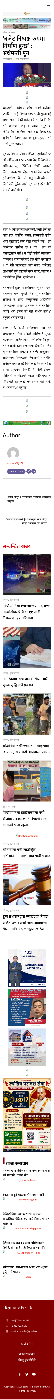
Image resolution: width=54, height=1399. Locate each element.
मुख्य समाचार (24, 59)
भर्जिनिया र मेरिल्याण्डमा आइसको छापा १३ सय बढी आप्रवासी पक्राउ (26, 749)
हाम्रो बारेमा (27, 1344)
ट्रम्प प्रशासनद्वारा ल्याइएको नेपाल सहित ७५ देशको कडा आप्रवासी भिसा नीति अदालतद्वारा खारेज (26, 923)
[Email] (33, 471)
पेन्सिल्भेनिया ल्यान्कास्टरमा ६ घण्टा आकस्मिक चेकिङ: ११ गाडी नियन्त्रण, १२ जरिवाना (27, 612)
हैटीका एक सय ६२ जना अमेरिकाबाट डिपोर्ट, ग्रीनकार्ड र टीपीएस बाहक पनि (24, 1245)
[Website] (28, 471)
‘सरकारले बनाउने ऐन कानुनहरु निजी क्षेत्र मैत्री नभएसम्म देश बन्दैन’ (26, 521)
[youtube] (34, 1374)
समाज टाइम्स (7, 59)
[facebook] (20, 1374)
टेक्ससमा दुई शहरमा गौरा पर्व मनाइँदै (23, 1194)
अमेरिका (5, 600)
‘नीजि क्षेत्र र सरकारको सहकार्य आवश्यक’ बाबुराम (29, 499)
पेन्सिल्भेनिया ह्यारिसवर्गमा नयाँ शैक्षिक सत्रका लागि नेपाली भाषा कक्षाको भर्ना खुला (25, 819)
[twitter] (27, 1374)
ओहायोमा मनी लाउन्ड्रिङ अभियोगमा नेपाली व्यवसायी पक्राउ (26, 853)
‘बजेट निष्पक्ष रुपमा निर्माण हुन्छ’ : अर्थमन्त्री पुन (24, 46)
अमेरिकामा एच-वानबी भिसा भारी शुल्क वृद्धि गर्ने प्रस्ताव (26, 682)
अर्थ (17, 59)
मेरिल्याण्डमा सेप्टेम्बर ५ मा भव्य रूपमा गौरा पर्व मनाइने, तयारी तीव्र (26, 1173)
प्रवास (5, 807)
